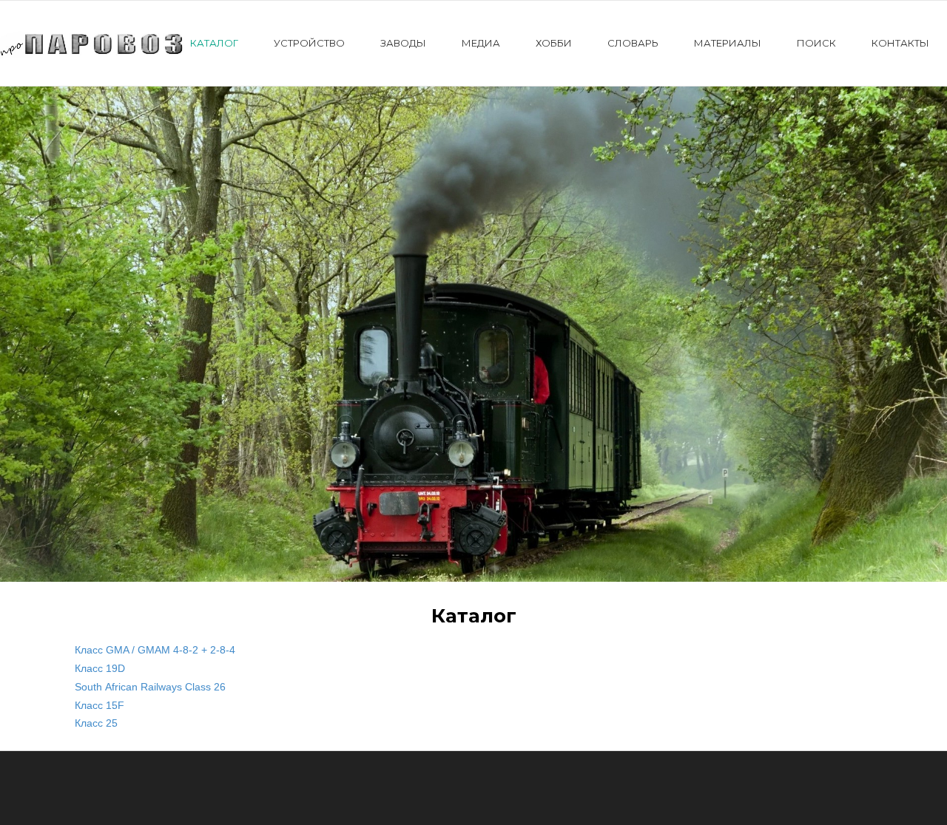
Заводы (403, 43)
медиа (481, 43)
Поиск (816, 43)
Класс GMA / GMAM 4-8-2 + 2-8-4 (155, 650)
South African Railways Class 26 (150, 687)
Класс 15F (99, 705)
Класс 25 (96, 723)
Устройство (309, 43)
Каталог (214, 43)
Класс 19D (100, 668)
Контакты (900, 43)
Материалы (727, 43)
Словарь (632, 43)
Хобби (554, 43)
